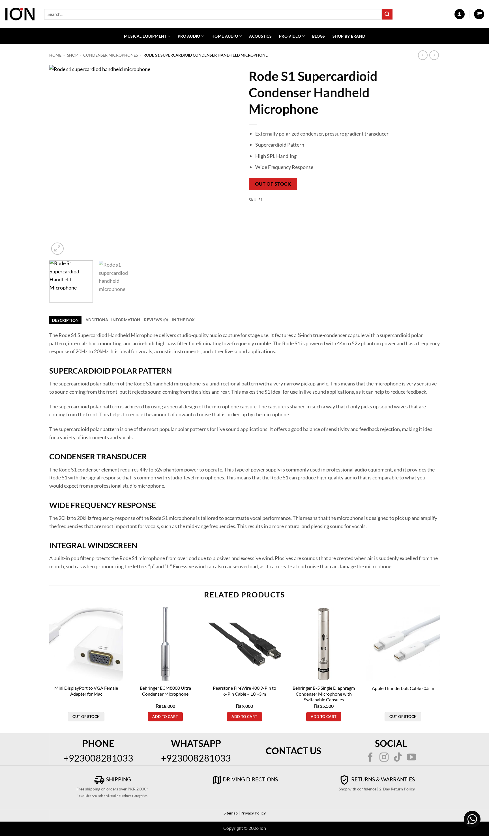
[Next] (229, 161)
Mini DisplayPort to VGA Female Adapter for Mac (86, 690)
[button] (459, 14)
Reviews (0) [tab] (156, 319)
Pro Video (290, 36)
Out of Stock (273, 184)
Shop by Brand (349, 36)
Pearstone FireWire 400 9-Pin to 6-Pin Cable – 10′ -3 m (244, 690)
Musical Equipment (145, 36)
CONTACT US (293, 750)
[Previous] (60, 161)
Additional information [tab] (112, 319)
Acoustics (260, 36)
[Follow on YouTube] (411, 758)
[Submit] (387, 14)
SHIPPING (118, 779)
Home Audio (224, 36)
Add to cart (165, 716)
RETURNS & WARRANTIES (382, 779)
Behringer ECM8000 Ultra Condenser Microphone (165, 690)
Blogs (318, 36)
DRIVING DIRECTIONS (250, 779)
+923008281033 (98, 758)
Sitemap (231, 813)
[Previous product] (434, 55)
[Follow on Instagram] (384, 758)
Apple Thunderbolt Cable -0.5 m (403, 688)
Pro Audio (189, 36)
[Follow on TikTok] (397, 758)
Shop (72, 55)
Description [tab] (65, 320)
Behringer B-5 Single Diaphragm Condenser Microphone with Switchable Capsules (324, 693)
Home (55, 55)
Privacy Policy (253, 813)
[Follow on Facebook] (370, 758)
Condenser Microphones (110, 55)
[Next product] (423, 55)
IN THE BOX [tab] (183, 319)
